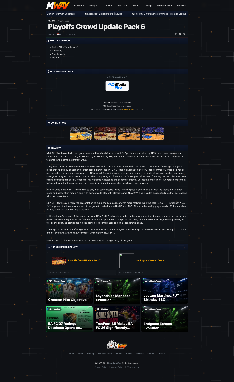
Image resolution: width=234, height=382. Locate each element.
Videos (118, 353)
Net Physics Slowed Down (150, 260)
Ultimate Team (164, 5)
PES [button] (108, 5)
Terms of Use (133, 367)
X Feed (129, 353)
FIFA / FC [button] (94, 5)
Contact (161, 353)
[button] (117, 86)
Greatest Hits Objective (67, 300)
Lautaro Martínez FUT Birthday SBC (161, 298)
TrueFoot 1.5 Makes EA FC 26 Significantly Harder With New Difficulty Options (114, 330)
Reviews (181, 5)
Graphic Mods (63, 21)
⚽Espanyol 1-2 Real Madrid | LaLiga (73, 14)
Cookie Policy (117, 367)
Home (71, 353)
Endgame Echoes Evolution (158, 326)
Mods (135, 5)
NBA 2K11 (52, 21)
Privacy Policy (101, 367)
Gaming (148, 5)
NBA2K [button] (122, 5)
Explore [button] (78, 5)
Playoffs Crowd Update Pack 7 (84, 260)
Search (150, 353)
